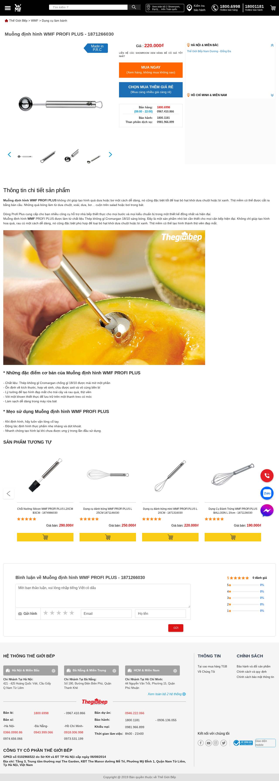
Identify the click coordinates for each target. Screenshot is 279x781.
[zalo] (267, 493)
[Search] (134, 7)
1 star (46, 613)
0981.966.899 (134, 727)
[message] (267, 511)
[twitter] (222, 743)
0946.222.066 (134, 713)
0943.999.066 (43, 732)
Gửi (176, 627)
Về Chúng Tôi (206, 671)
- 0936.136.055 (166, 720)
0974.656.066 (12, 738)
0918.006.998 (73, 732)
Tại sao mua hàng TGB (212, 666)
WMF (34, 20)
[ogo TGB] (94, 702)
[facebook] (201, 743)
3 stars (59, 613)
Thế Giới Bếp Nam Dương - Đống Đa (209, 51)
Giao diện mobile (261, 743)
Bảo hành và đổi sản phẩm (253, 666)
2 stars (52, 613)
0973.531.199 (73, 738)
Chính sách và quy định (252, 671)
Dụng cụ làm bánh (54, 20)
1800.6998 (41, 713)
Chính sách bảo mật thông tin (255, 677)
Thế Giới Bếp (18, 20)
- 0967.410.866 (74, 713)
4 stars (65, 613)
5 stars (72, 613)
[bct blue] (243, 743)
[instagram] (216, 743)
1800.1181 (132, 720)
